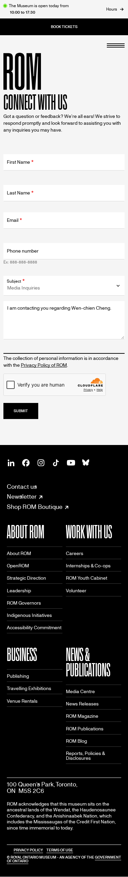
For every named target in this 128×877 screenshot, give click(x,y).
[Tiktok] (56, 463)
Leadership (19, 591)
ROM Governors (24, 603)
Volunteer (76, 591)
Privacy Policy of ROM (44, 365)
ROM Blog (76, 741)
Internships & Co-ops (88, 566)
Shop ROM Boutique (34, 507)
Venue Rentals (22, 701)
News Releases (82, 704)
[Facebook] (26, 463)
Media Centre (80, 691)
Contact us (22, 487)
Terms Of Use (59, 850)
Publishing (18, 676)
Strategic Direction (26, 578)
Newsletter (22, 497)
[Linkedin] (11, 463)
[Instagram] (41, 463)
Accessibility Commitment (34, 628)
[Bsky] (86, 463)
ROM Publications (84, 729)
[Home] (37, 71)
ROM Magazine (82, 716)
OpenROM (18, 566)
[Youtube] (71, 463)
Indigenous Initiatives (29, 615)
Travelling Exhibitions (29, 688)
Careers (74, 553)
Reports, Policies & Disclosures (85, 756)
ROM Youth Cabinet (86, 578)
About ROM (19, 553)
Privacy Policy (28, 850)
